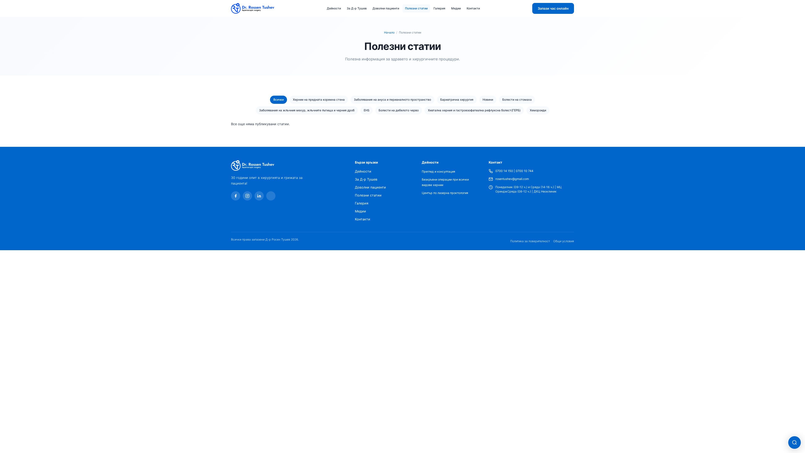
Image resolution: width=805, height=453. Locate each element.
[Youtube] (270, 195)
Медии (456, 8)
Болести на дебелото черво (399, 110)
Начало (389, 32)
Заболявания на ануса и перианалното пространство (392, 99)
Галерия (439, 8)
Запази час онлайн (553, 8)
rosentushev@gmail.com (512, 179)
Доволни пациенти (386, 8)
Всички (278, 99)
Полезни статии (416, 8)
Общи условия (563, 241)
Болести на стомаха (517, 99)
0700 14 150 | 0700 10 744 (514, 171)
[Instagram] (247, 195)
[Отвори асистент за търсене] (794, 442)
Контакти (473, 8)
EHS (366, 110)
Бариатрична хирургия (456, 99)
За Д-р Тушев (357, 8)
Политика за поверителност (530, 241)
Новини (488, 99)
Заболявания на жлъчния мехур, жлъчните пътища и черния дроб (306, 110)
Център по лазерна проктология (445, 193)
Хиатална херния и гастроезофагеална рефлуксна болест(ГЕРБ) (474, 110)
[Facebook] (235, 195)
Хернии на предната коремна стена (319, 99)
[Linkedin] (259, 195)
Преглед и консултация (438, 171)
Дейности (334, 8)
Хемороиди (538, 110)
